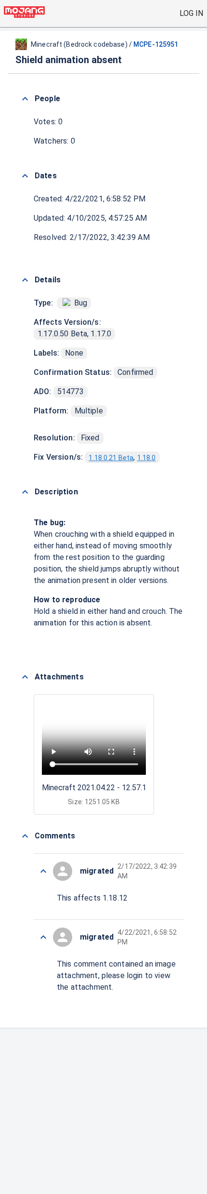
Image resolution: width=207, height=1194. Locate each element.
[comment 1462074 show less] (43, 871)
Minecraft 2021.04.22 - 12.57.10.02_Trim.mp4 (119, 787)
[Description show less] (25, 492)
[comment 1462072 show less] (43, 937)
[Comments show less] (25, 836)
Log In (191, 13)
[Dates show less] (25, 176)
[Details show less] (25, 280)
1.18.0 (146, 458)
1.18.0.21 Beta (111, 458)
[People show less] (25, 98)
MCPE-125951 (155, 44)
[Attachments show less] (25, 677)
